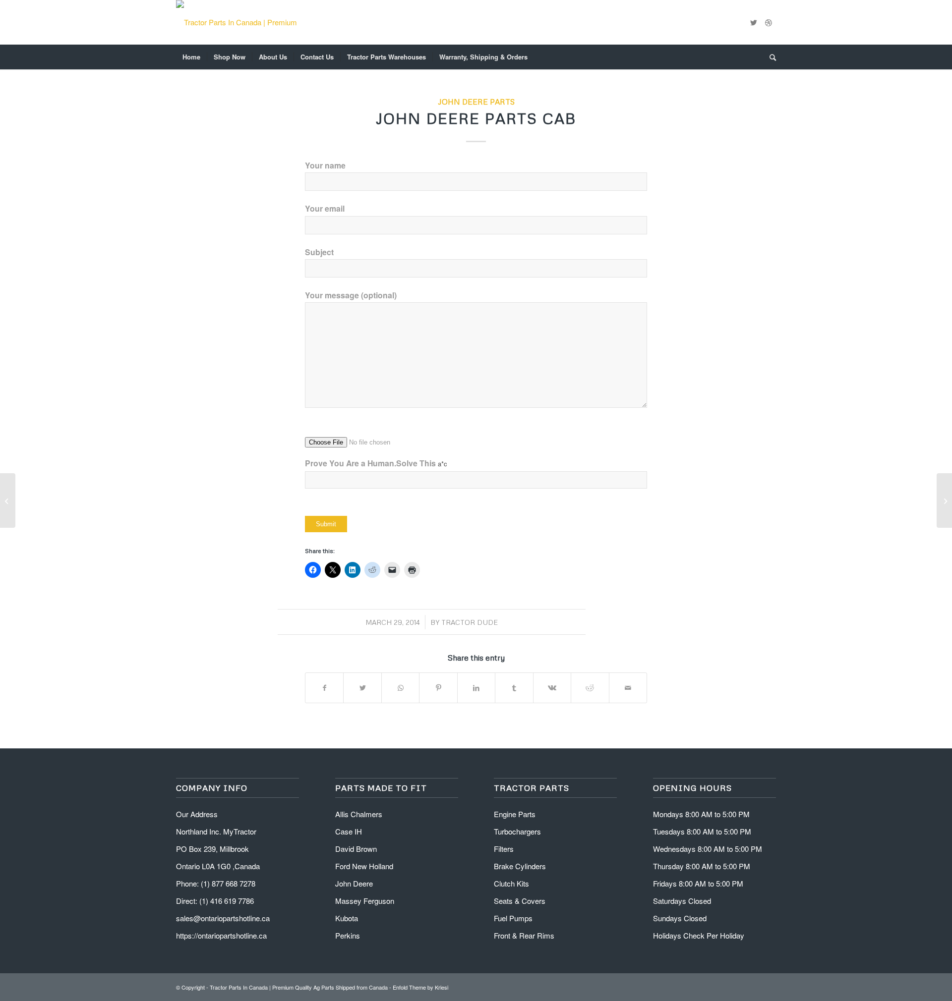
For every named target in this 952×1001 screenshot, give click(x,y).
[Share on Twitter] (362, 688)
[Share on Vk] (552, 688)
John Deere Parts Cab (476, 118)
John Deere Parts (476, 101)
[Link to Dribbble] (768, 22)
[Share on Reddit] (589, 688)
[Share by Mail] (628, 688)
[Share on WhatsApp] (400, 688)
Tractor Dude (469, 622)
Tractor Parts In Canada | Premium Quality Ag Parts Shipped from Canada (299, 987)
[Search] (769, 57)
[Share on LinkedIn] (476, 688)
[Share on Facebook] (324, 688)
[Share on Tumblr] (514, 688)
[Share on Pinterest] (438, 688)
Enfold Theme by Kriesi (420, 987)
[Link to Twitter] (753, 22)
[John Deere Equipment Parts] (7, 500)
